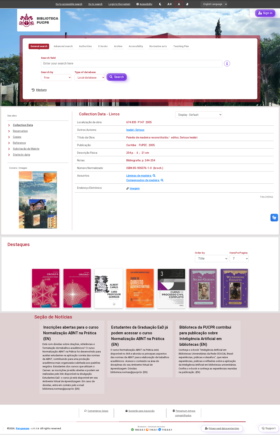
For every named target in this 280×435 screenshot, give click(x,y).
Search (119, 77)
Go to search (95, 4)
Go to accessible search (69, 4)
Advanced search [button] (63, 46)
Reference (19, 142)
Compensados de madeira (143, 180)
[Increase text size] (169, 4)
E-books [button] (103, 46)
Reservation (20, 131)
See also (12, 115)
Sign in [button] (267, 13)
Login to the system (119, 4)
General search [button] (38, 46)
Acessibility (146, 4)
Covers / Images (18, 168)
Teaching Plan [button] (181, 46)
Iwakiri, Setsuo (135, 129)
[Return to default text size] (179, 4)
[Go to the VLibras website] (187, 4)
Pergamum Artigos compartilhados (185, 413)
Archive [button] (118, 46)
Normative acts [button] (158, 46)
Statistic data (21, 154)
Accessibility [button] (136, 46)
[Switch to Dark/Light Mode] (160, 4)
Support (270, 428)
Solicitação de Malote (26, 148)
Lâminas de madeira (139, 175)
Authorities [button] (85, 46)
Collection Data (23, 125)
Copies (17, 136)
